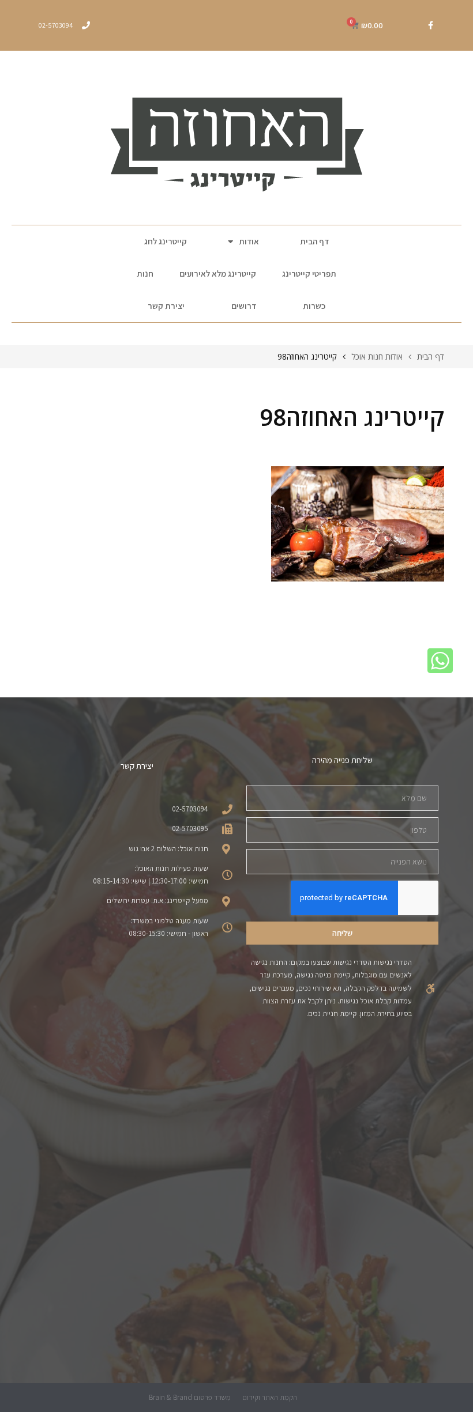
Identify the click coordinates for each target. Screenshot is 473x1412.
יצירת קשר (166, 305)
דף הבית (314, 241)
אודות (249, 241)
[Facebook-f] (430, 25)
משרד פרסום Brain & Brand (190, 1397)
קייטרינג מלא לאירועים (217, 273)
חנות (145, 273)
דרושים (243, 305)
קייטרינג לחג (165, 241)
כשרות (314, 305)
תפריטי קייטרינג (309, 273)
